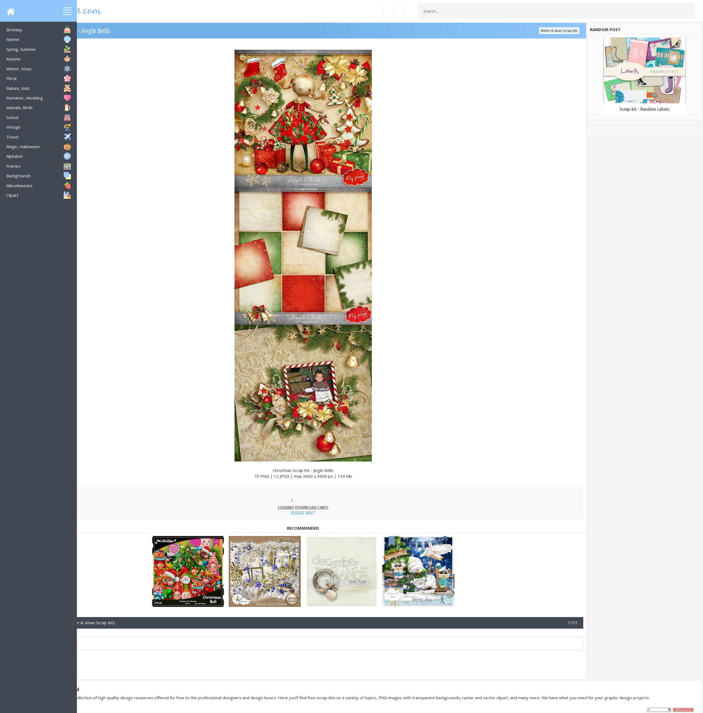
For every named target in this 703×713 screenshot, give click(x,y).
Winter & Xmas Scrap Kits (559, 31)
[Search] (689, 11)
